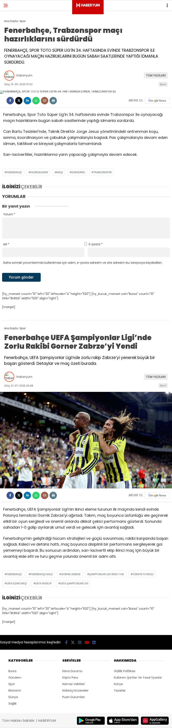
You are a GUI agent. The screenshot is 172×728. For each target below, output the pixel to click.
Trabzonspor (103, 172)
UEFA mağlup (43, 583)
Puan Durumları (73, 697)
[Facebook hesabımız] (66, 642)
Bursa (12, 671)
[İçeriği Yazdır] (53, 100)
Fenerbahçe (14, 172)
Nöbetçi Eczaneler (75, 690)
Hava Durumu (72, 671)
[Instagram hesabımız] (79, 642)
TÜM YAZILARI (156, 75)
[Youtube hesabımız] (87, 642)
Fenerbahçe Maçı (41, 574)
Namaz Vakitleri (73, 684)
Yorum (9, 214)
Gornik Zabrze (71, 574)
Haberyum (24, 75)
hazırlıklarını (39, 172)
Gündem (14, 677)
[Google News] (157, 100)
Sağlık (12, 703)
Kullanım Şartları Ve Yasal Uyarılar (138, 677)
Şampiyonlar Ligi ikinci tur (106, 574)
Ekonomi (14, 690)
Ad (6, 244)
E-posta (96, 244)
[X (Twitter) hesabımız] (73, 642)
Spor (163, 84)
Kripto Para (70, 677)
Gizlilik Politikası (124, 671)
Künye (118, 684)
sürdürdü (78, 172)
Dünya (13, 697)
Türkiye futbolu (143, 574)
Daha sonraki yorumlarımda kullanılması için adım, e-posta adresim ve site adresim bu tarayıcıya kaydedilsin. (82, 263)
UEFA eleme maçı (17, 583)
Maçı (60, 172)
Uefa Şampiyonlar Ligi (74, 583)
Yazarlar (120, 690)
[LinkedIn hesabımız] (94, 642)
